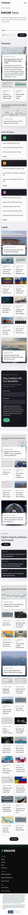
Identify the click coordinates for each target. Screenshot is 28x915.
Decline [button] (17, 912)
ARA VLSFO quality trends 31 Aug (11, 206)
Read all (5, 156)
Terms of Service (5, 891)
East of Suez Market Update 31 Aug (12, 152)
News (2, 865)
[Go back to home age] (5, 3)
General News (10, 30)
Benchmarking (5, 881)
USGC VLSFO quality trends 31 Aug (12, 197)
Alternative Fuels (19, 30)
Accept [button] (10, 912)
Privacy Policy (18, 903)
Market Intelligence (6, 874)
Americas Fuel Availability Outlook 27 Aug (13, 168)
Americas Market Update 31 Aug (11, 143)
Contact (3, 862)
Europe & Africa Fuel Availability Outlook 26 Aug (14, 174)
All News (3, 30)
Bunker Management (6, 877)
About (3, 859)
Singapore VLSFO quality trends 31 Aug (13, 215)
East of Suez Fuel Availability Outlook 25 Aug (13, 180)
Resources (4, 867)
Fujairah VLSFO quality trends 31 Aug (12, 211)
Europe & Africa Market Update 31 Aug (13, 147)
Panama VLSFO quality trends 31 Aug (12, 202)
